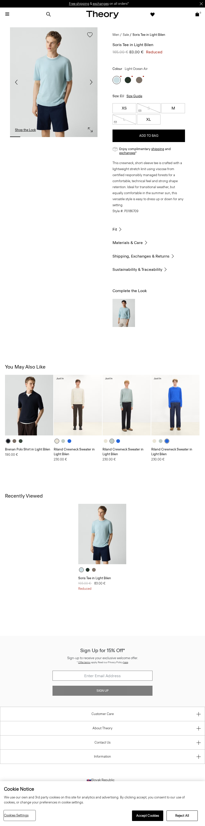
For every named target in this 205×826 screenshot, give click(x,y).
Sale (126, 35)
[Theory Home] (102, 14)
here (125, 662)
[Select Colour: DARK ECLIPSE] (9, 441)
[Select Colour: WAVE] (71, 441)
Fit (114, 229)
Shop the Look (25, 130)
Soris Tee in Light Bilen (94, 578)
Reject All (182, 815)
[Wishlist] (152, 14)
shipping (157, 149)
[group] (29, 405)
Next (90, 82)
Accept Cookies (147, 815)
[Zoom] (89, 128)
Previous (17, 82)
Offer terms (84, 662)
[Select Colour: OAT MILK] (58, 441)
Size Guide (134, 96)
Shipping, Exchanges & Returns (141, 256)
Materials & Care (127, 242)
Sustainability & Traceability (137, 269)
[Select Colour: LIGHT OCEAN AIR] (116, 80)
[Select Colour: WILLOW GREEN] (64, 441)
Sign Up (102, 690)
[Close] (201, 3)
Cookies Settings (16, 815)
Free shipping (79, 4)
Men (115, 35)
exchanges (101, 4)
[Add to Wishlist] (89, 37)
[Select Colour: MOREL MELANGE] (139, 80)
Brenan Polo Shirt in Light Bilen (27, 449)
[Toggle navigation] (7, 14)
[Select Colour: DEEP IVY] (128, 80)
